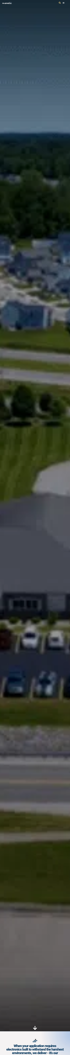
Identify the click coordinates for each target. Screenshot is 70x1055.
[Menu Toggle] (63, 3)
